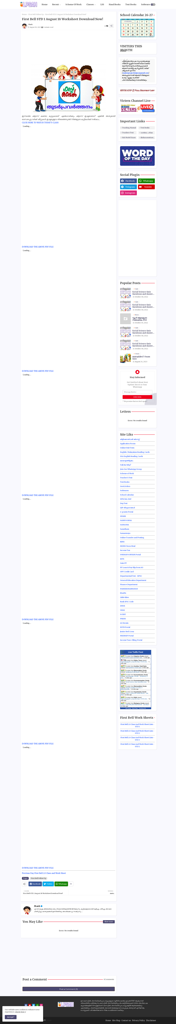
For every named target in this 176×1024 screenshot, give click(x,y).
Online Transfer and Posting (132, 537)
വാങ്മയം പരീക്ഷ (146, 133)
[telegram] (33, 1005)
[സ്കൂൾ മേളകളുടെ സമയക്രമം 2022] (125, 318)
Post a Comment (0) (68, 989)
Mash (37, 906)
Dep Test (123, 503)
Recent (55, 4)
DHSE (122, 606)
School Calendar (127, 495)
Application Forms (127, 444)
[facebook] (25, 1005)
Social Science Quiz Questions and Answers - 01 (143, 306)
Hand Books (115, 4)
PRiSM (123, 619)
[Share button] (71, 884)
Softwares (146, 4)
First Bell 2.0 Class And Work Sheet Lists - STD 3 (137, 738)
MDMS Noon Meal (127, 546)
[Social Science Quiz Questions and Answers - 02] (125, 292)
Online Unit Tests (127, 448)
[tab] (44, 4)
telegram (130, 187)
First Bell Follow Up (36, 14)
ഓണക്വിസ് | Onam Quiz (141, 358)
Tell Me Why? (125, 465)
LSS (102, 4)
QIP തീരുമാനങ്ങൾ (127, 508)
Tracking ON (142, 708)
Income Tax (125, 550)
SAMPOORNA (126, 520)
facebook (130, 181)
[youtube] (29, 1005)
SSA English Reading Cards (131, 456)
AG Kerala (124, 623)
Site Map (116, 1020)
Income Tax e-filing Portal (131, 640)
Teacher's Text (126, 478)
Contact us (126, 1020)
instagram (130, 193)
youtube (148, 187)
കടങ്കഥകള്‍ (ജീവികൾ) (132, 672)
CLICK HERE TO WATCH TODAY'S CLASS (40, 122)
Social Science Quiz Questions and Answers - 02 (143, 293)
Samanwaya (125, 533)
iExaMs (123, 593)
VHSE (122, 610)
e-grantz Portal (126, 512)
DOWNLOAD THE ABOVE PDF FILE (38, 247)
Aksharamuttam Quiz (147, 138)
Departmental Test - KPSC (131, 576)
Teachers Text (128, 133)
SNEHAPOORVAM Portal (130, 555)
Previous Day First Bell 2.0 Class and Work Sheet (44, 873)
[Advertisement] (68, 47)
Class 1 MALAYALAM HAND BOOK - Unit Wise (135, 704)
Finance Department (128, 584)
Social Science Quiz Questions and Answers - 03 (143, 332)
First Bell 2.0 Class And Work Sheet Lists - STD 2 (137, 732)
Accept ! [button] (10, 1017)
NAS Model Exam (129, 138)
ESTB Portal (125, 627)
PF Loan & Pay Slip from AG (131, 567)
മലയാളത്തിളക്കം (126, 461)
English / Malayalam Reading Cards (135, 452)
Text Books (130, 4)
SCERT (123, 614)
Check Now (19, 1012)
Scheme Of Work (73, 4)
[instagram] (41, 1005)
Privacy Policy (138, 1020)
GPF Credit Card (127, 572)
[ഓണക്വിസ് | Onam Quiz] (125, 357)
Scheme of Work (127, 473)
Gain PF (123, 563)
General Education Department (133, 580)
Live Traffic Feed (135, 652)
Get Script (128, 708)
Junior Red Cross (127, 631)
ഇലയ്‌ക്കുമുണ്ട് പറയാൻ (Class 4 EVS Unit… (134, 662)
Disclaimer (151, 1020)
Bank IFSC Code (126, 602)
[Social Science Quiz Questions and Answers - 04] (125, 344)
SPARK (123, 516)
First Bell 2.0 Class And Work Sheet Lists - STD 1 (137, 725)
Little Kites (124, 597)
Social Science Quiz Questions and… (132, 657)
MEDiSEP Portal (126, 636)
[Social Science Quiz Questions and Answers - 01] (125, 305)
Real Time (135, 708)
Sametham (124, 529)
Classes (90, 4)
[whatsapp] (37, 1005)
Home (44, 4)
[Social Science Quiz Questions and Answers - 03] (125, 331)
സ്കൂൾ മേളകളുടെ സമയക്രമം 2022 (139, 319)
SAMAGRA (124, 525)
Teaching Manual (129, 128)
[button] (153, 4)
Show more (108, 922)
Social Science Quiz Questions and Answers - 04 (143, 345)
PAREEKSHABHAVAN (129, 589)
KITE (122, 559)
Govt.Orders (125, 486)
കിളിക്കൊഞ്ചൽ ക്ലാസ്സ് (130, 439)
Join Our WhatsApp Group (131, 469)
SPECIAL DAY (125, 499)
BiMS (122, 542)
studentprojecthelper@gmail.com (135, 73)
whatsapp (148, 181)
